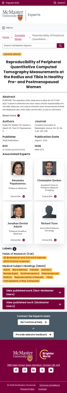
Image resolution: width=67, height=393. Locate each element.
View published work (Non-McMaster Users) (30, 292)
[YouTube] (50, 370)
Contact (42, 389)
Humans (46, 269)
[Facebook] (16, 370)
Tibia (49, 277)
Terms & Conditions (49, 385)
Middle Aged (11, 273)
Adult (7, 269)
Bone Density (20, 269)
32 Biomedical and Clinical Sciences (24, 257)
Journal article (12, 54)
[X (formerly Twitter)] (42, 370)
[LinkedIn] (33, 370)
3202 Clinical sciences (16, 261)
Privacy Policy (27, 389)
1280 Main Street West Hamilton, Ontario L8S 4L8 (33, 365)
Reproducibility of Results (29, 277)
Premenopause (50, 273)
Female (34, 269)
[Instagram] (24, 370)
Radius (8, 277)
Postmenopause (30, 273)
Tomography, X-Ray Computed (21, 281)
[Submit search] (60, 45)
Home (5, 37)
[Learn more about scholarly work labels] (14, 249)
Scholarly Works (20, 37)
